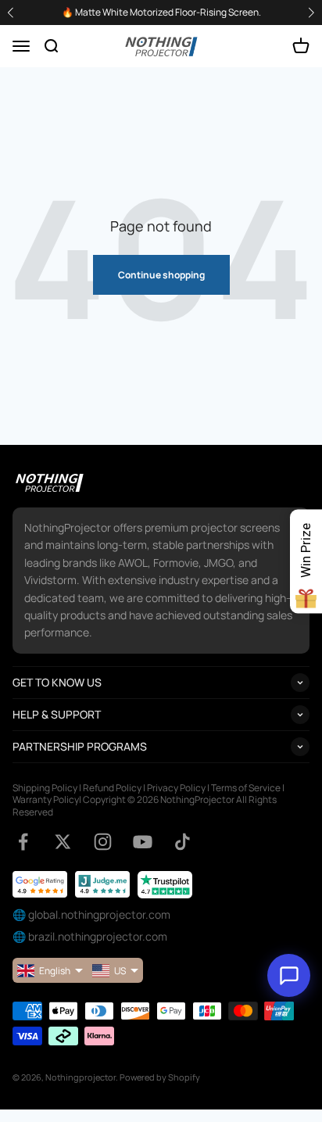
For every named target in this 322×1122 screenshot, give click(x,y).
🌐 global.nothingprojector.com (91, 914)
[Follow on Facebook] (23, 841)
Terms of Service (246, 787)
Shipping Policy (45, 787)
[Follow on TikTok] (182, 841)
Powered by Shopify (160, 1077)
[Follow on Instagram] (102, 841)
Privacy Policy (176, 787)
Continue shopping (161, 274)
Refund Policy (112, 787)
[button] (311, 13)
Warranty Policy (46, 799)
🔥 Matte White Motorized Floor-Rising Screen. (161, 12)
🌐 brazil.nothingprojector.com (90, 936)
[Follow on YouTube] (142, 841)
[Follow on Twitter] (62, 841)
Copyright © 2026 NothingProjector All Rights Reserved (145, 806)
